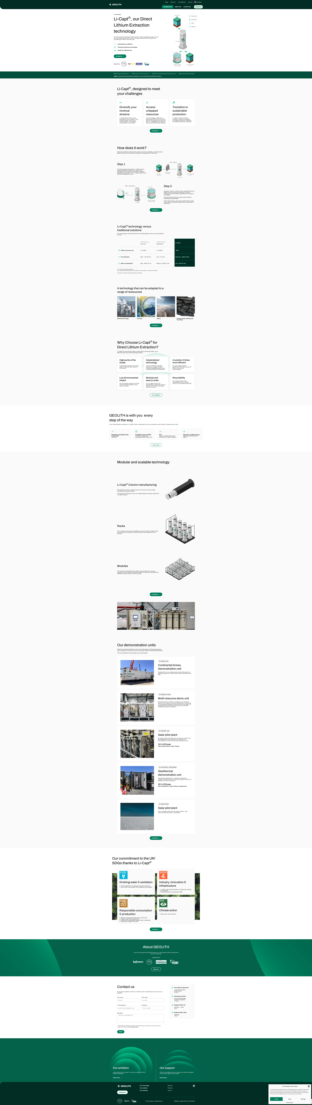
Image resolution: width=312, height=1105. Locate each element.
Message (120, 1013)
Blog (166, 2)
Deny (289, 1099)
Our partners (181, 2)
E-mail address (121, 1005)
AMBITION (178, 6)
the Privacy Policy (134, 1027)
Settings (303, 1099)
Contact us (198, 6)
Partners (170, 1088)
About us (173, 2)
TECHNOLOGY (167, 6)
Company (144, 1005)
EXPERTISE (187, 6)
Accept (276, 1099)
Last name (120, 997)
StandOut (192, 1101)
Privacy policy (289, 1102)
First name (144, 997)
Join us (190, 2)
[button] (309, 1086)
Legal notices (158, 1101)
